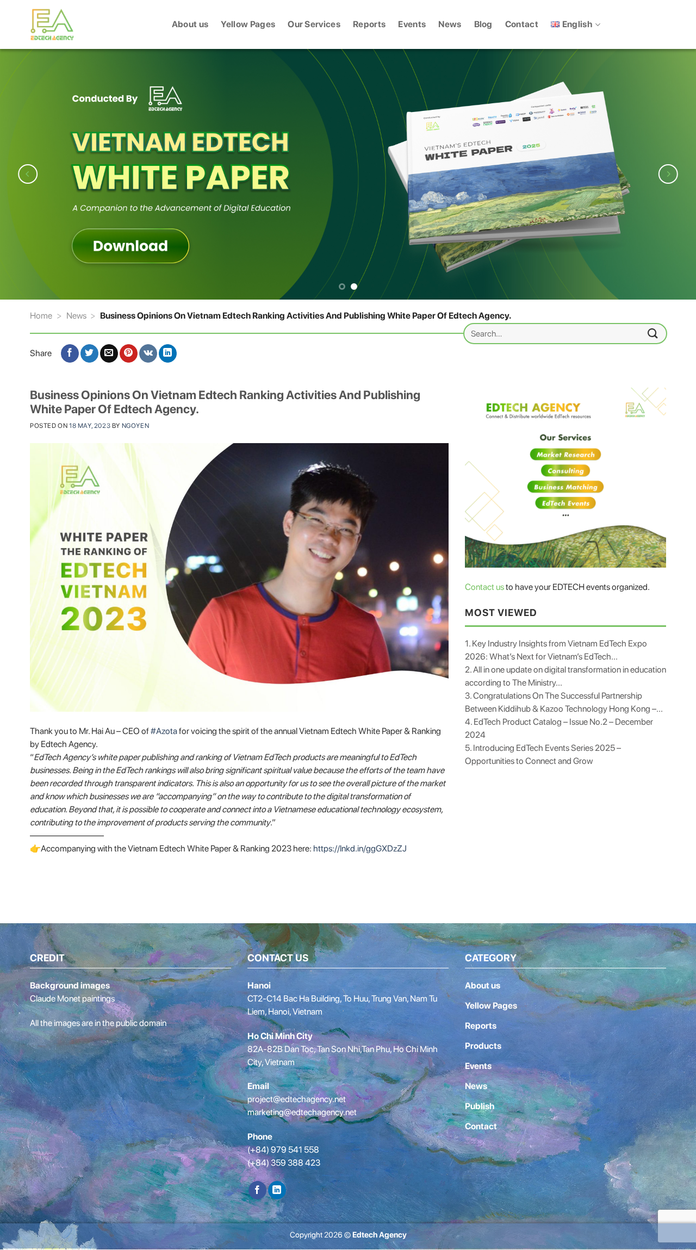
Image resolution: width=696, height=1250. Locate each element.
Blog (483, 24)
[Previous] (28, 174)
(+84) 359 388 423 (283, 1163)
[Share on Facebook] (70, 353)
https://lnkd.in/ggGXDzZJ (360, 848)
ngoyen (136, 426)
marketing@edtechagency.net (302, 1112)
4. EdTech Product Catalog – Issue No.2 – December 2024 (559, 728)
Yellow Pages (248, 24)
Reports (369, 24)
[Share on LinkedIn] (168, 353)
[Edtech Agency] (60, 24)
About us (190, 24)
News (449, 24)
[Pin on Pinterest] (129, 353)
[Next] (668, 174)
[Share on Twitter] (89, 353)
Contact (521, 24)
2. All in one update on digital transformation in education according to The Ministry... (565, 676)
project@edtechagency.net (296, 1099)
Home (41, 315)
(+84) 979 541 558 (283, 1150)
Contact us (484, 587)
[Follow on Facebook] (257, 1190)
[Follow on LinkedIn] (277, 1190)
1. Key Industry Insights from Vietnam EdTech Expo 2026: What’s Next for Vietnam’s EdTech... (556, 650)
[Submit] (653, 333)
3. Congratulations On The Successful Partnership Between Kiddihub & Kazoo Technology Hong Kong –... (564, 702)
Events (412, 24)
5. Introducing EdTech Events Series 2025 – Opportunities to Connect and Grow (543, 754)
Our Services (314, 24)
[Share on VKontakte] (148, 353)
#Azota (164, 731)
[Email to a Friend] (109, 353)
